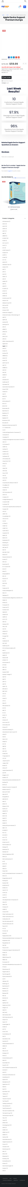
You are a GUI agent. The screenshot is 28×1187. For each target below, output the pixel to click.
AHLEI (3, 286)
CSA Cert (4, 518)
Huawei (4, 672)
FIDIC (3, 593)
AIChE (3, 291)
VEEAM (4, 1134)
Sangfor (4, 1007)
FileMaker (4, 595)
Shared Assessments (7, 1043)
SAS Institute (5, 1015)
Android (4, 322)
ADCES (4, 262)
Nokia (3, 871)
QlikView (4, 981)
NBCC (3, 828)
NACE (3, 816)
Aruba (3, 360)
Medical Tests (5, 789)
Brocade (4, 423)
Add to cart (7, 77)
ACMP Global (5, 250)
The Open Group (6, 1113)
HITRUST (4, 660)
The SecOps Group (6, 1115)
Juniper (4, 763)
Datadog (4, 542)
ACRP (3, 255)
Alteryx (4, 307)
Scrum (3, 1031)
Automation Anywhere (7, 387)
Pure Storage (5, 974)
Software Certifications (8, 1074)
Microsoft (4, 792)
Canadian (4, 437)
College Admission (6, 499)
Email (19, 57)
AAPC (3, 231)
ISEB (3, 746)
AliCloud (4, 305)
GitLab (4, 633)
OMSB (3, 909)
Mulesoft (4, 806)
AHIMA (4, 281)
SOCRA (4, 1070)
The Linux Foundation (7, 1110)
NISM (3, 866)
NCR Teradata (5, 844)
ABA (3, 233)
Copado (4, 509)
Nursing (4, 880)
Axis (3, 394)
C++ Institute (5, 427)
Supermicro (5, 1084)
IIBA (3, 710)
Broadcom (4, 420)
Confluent (4, 504)
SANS (3, 1010)
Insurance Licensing (6, 729)
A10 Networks (5, 221)
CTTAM (4, 523)
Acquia (4, 252)
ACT (3, 260)
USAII (3, 1127)
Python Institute (6, 976)
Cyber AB (4, 530)
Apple (7, 83)
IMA (3, 717)
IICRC (3, 715)
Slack (3, 1055)
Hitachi (4, 657)
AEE (3, 269)
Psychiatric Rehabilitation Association (11, 964)
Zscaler (4, 1168)
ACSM (3, 257)
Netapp (4, 847)
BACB (3, 396)
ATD (3, 377)
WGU (3, 1154)
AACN (3, 226)
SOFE (3, 1072)
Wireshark (4, 1156)
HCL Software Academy (8, 648)
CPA (3, 511)
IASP (3, 684)
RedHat (4, 988)
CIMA (3, 468)
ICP (3, 701)
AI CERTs (4, 288)
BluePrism (4, 413)
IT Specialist (5, 756)
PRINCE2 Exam (5, 957)
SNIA (3, 1060)
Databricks (5, 540)
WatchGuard (5, 1149)
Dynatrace (4, 564)
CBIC (3, 442)
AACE (3, 224)
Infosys (4, 727)
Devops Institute (6, 557)
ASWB (3, 375)
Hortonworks (5, 662)
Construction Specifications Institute (11, 506)
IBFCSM (4, 689)
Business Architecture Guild (8, 425)
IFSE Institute (5, 705)
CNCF (3, 494)
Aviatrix (4, 391)
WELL (3, 1151)
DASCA (4, 538)
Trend (3, 1120)
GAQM (4, 614)
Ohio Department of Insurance (9, 899)
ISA (3, 737)
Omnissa (4, 907)
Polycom (4, 947)
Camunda (4, 434)
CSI (3, 521)
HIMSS (3, 655)
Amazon (4, 310)
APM (3, 339)
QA (3, 979)
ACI (3, 248)
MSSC (3, 804)
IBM (3, 691)
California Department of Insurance (10, 432)
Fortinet (4, 609)
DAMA (3, 535)
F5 (3, 585)
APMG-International (7, 341)
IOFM (3, 734)
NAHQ (3, 820)
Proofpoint (5, 962)
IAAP (3, 677)
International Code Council (8, 732)
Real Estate (5, 986)
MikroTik (4, 794)
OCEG (3, 892)
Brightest (4, 418)
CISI (3, 475)
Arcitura (4, 353)
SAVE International (6, 1017)
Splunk (4, 1079)
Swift (3, 1089)
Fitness (4, 602)
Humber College (6, 674)
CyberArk (4, 533)
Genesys (4, 624)
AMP (3, 317)
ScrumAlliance (5, 1034)
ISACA (3, 739)
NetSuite (4, 852)
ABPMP (4, 236)
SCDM (3, 1027)
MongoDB (4, 796)
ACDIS (3, 240)
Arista (3, 358)
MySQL (4, 808)
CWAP (3, 526)
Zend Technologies (6, 1166)
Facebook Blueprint (6, 590)
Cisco (3, 473)
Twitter (11, 57)
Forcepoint (5, 605)
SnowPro (4, 1065)
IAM (3, 679)
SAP (3, 1012)
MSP (3, 801)
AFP (3, 271)
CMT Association (6, 492)
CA (3, 430)
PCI (3, 928)
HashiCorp (4, 645)
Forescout (4, 607)
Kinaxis (4, 765)
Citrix (3, 478)
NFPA (3, 856)
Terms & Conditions (7, 1180)
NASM (3, 823)
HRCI (3, 667)
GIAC (3, 626)
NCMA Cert (5, 842)
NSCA (3, 876)
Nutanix (4, 883)
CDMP (3, 446)
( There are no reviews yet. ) (14, 59)
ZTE (3, 1170)
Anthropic (4, 324)
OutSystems (5, 919)
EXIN (3, 583)
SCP (3, 1029)
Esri (3, 581)
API (3, 334)
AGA (3, 274)
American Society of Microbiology (10, 315)
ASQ (3, 372)
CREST (3, 514)
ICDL (3, 693)
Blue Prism (4, 411)
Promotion (5, 1178)
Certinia (4, 449)
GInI (3, 629)
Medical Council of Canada (8, 787)
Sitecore (4, 1050)
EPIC (3, 576)
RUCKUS (4, 998)
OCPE (3, 895)
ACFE (3, 245)
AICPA (3, 293)
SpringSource (5, 1082)
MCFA (3, 784)
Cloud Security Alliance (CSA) (9, 482)
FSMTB (4, 612)
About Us (16, 1180)
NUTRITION (5, 885)
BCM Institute (5, 401)
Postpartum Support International (10, 950)
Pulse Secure (5, 969)
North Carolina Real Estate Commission (11, 873)
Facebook (9, 57)
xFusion (4, 1163)
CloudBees (5, 485)
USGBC (4, 1130)
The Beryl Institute (6, 1103)
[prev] (23, 64)
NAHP (3, 818)
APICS (3, 336)
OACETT (4, 890)
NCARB (4, 830)
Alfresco (4, 300)
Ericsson (4, 578)
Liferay (4, 768)
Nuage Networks (6, 878)
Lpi (3, 772)
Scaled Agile (5, 1024)
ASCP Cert (4, 363)
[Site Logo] (5, 7)
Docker (4, 559)
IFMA (3, 703)
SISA (3, 1048)
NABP (3, 813)
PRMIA (3, 959)
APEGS (4, 331)
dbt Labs (4, 547)
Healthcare (5, 653)
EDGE (3, 571)
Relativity (4, 991)
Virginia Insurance (6, 1142)
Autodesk (4, 384)
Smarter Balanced (6, 1058)
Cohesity (4, 497)
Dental (4, 554)
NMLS (3, 868)
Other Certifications (7, 916)
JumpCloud (5, 760)
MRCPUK (4, 799)
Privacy (15, 1178)
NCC (3, 832)
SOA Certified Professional (8, 1067)
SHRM (3, 1046)
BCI (3, 399)
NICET (3, 864)
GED (3, 621)
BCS (3, 403)
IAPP (3, 681)
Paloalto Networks (6, 923)
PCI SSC (4, 931)
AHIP (3, 283)
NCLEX (4, 840)
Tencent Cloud (5, 1098)
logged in (10, 171)
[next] (26, 64)
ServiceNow (5, 1039)
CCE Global (5, 444)
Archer (4, 351)
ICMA (3, 698)
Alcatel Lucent (5, 298)
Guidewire (4, 641)
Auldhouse (4, 382)
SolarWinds (5, 1077)
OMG (3, 904)
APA (3, 327)
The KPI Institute (6, 1108)
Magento (4, 775)
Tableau (4, 1094)
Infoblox (4, 720)
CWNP (3, 528)
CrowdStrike (5, 516)
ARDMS (4, 355)
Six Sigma (4, 1053)
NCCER (4, 835)
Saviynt (4, 1019)
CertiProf (4, 454)
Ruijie (3, 1000)
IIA (3, 708)
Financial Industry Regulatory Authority (11, 597)
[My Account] (2, 1)
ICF (3, 696)
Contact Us (22, 1180)
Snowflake (4, 1062)
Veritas (4, 1137)
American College (6, 312)
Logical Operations (6, 770)
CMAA (3, 490)
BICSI (3, 406)
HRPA (3, 669)
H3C (3, 643)
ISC (3, 744)
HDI (3, 650)
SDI (3, 1036)
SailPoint (4, 1003)
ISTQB (3, 753)
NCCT (3, 837)
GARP (3, 617)
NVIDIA (4, 888)
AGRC (3, 276)
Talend (4, 1096)
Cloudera (4, 487)
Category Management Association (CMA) (12, 439)
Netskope (4, 849)
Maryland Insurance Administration (10, 780)
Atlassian (4, 379)
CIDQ (3, 463)
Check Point (5, 461)
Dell (3, 550)
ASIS (3, 370)
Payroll (4, 926)
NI (2, 861)
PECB (3, 933)
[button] (25, 1)
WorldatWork (5, 1161)
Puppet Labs (5, 971)
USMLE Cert (5, 1132)
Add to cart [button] (14, 209)
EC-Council (5, 566)
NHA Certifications (6, 859)
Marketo (4, 777)
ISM (3, 748)
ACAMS (4, 238)
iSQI (3, 751)
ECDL (3, 569)
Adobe (4, 267)
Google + (16, 57)
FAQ (10, 1178)
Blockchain (5, 408)
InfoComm (5, 722)
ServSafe (4, 1041)
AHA (3, 279)
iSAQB (3, 741)
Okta (3, 902)
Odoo (3, 897)
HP (3, 665)
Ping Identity (5, 943)
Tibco (3, 1118)
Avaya (3, 389)
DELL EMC (4, 552)
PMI (3, 945)
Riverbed (4, 993)
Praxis (3, 952)
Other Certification (6, 914)
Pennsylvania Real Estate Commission (11, 938)
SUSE (3, 1086)
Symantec (4, 1091)
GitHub (4, 631)
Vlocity (4, 1144)
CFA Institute (5, 458)
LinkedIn (14, 57)
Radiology (4, 983)
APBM (3, 329)
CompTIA (4, 502)
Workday (4, 1158)
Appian (4, 343)
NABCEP (4, 811)
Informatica (5, 725)
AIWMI (3, 295)
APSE (3, 348)
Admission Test (6, 264)
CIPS (3, 470)
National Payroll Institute (8, 825)
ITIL (3, 758)
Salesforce (5, 1005)
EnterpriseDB (5, 574)
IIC (3, 713)
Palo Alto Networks (6, 921)
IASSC (3, 686)
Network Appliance (6, 854)
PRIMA (3, 955)
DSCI (3, 562)
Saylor (4, 1022)
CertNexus (4, 456)
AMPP (3, 319)
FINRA (3, 600)
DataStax (4, 545)
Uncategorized (5, 1125)
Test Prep (4, 1101)
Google (4, 636)
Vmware (4, 1146)
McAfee (4, 782)
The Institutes (5, 1106)
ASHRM (4, 367)
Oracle (4, 911)
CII (3, 466)
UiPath (4, 1122)
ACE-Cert (4, 243)
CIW (3, 480)
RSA (3, 995)
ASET (3, 365)
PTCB (3, 967)
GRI (3, 638)
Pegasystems (5, 935)
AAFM (3, 228)
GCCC (4, 619)
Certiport (4, 451)
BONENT (4, 415)
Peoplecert (5, 940)
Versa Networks (6, 1139)
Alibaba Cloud (5, 303)
